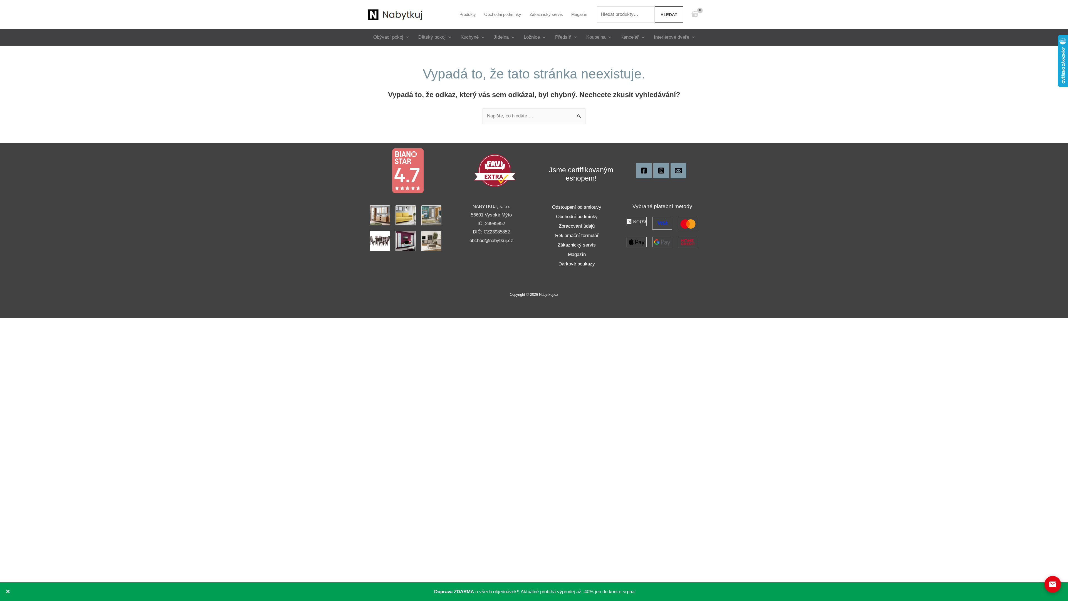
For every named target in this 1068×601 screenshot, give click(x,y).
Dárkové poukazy (576, 264)
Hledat (669, 14)
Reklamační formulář (577, 235)
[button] (406, 37)
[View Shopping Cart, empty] (695, 14)
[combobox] (626, 14)
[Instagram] (661, 170)
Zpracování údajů (577, 226)
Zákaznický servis (577, 245)
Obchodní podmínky (577, 216)
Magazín (577, 254)
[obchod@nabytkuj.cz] (678, 170)
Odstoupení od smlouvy (576, 207)
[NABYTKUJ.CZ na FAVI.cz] (495, 170)
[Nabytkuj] (644, 170)
